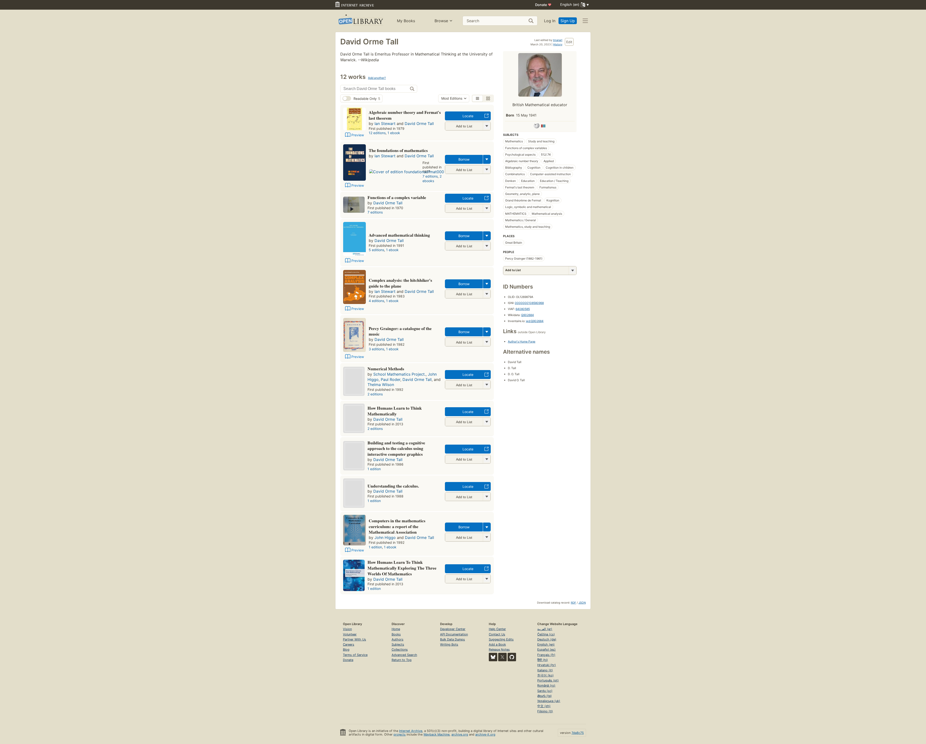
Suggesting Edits (501, 639)
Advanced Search (404, 655)
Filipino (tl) (545, 711)
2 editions (375, 394)
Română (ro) (546, 685)
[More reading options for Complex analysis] (486, 293)
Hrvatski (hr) (546, 665)
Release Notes (499, 649)
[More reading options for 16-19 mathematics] (486, 384)
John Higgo (385, 537)
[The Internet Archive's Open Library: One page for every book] (360, 21)
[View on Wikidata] (543, 126)
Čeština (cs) (546, 634)
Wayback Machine (436, 734)
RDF (573, 602)
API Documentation (454, 634)
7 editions (430, 176)
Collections (400, 649)
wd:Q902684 (535, 321)
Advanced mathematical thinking (399, 235)
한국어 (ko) (545, 675)
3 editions (376, 349)
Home (396, 629)
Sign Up (567, 20)
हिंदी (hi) (542, 660)
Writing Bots (449, 644)
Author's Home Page (521, 341)
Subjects (398, 644)
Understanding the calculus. (393, 486)
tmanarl (557, 40)
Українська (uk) (548, 701)
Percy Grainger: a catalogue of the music (400, 331)
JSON (582, 602)
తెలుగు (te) (544, 696)
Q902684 (527, 315)
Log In (549, 20)
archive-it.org (485, 734)
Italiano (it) (545, 670)
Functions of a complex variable (397, 197)
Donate (543, 5)
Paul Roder (390, 379)
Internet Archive (410, 731)
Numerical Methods (386, 368)
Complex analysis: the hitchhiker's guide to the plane (400, 283)
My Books (406, 20)
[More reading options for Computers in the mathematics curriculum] (486, 537)
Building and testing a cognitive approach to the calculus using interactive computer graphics (396, 448)
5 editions (376, 250)
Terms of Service (355, 655)
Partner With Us (354, 639)
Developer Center (452, 629)
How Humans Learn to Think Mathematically (395, 411)
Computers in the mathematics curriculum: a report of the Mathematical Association (397, 526)
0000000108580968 (529, 303)
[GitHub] (512, 657)
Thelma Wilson (381, 384)
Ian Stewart (384, 123)
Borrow (464, 159)
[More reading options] (487, 159)
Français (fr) (546, 655)
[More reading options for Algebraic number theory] (486, 126)
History (557, 44)
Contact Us (497, 634)
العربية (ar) (544, 629)
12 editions (377, 133)
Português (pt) (548, 680)
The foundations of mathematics (398, 150)
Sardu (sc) (544, 691)
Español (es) (546, 649)
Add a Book (497, 644)
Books (396, 634)
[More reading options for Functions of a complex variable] (486, 208)
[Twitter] (502, 657)
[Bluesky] (493, 657)
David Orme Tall (419, 123)
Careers (348, 644)
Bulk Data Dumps (452, 639)
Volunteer (350, 634)
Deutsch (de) (546, 639)
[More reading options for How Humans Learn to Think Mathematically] (486, 421)
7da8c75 (578, 733)
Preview (357, 135)
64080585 (523, 309)
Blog (346, 649)
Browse (441, 20)
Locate (468, 116)
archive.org (459, 734)
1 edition (374, 469)
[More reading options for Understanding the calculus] (486, 496)
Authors (397, 639)
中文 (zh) (544, 706)
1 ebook (394, 133)
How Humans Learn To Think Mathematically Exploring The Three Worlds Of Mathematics (402, 568)
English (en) (546, 644)
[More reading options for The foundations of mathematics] (486, 169)
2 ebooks (432, 178)
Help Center (497, 629)
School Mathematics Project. (399, 374)
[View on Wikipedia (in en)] (536, 126)
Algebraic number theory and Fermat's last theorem (405, 115)
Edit (569, 42)
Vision (347, 629)
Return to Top (402, 660)
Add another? (377, 78)
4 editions (376, 301)
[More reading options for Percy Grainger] (486, 342)
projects (400, 734)
